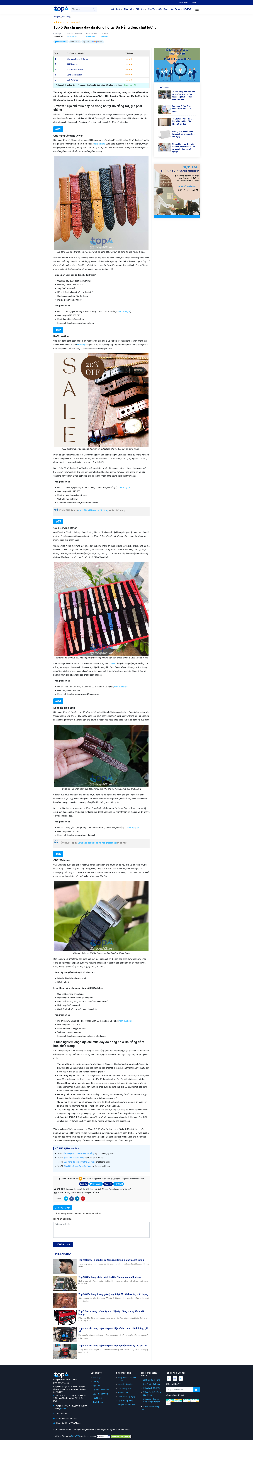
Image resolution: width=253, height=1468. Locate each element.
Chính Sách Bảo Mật (151, 1388)
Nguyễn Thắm (73, 36)
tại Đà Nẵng (99, 144)
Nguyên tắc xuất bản (126, 1405)
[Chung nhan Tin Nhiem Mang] (103, 1436)
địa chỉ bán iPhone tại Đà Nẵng (93, 510)
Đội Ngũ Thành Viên (101, 1390)
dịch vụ (112, 663)
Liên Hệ (96, 1382)
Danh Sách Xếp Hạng (126, 1397)
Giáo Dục (140, 9)
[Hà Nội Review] (170, 1400)
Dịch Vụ (151, 9)
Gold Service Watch (75, 69)
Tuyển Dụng (98, 1402)
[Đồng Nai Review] (195, 1400)
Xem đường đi (123, 311)
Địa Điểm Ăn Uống (125, 1384)
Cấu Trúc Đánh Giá (100, 1394)
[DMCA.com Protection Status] (121, 1436)
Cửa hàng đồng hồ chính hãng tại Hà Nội (97, 843)
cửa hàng (81, 344)
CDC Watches (72, 80)
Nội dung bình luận (62, 1219)
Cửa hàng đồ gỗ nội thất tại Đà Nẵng (79, 1162)
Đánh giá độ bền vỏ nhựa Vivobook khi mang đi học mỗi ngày (183, 134)
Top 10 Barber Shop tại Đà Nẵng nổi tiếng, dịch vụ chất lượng (111, 1260)
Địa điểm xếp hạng (125, 1401)
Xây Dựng (175, 9)
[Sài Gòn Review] (187, 1400)
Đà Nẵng (104, 36)
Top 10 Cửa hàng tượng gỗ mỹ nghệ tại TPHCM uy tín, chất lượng (113, 1294)
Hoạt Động (97, 1398)
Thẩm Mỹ (128, 9)
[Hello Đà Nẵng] (178, 1400)
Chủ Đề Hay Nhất (125, 1388)
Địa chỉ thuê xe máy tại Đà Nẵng (77, 1166)
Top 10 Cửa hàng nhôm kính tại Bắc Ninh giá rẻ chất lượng (109, 1277)
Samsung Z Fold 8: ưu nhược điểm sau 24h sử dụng (182, 108)
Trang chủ (57, 17)
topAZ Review (61, 9)
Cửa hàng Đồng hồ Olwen (77, 59)
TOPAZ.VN (75, 1436)
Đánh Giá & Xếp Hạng (151, 1380)
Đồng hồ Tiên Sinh (74, 75)
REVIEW (187, 9)
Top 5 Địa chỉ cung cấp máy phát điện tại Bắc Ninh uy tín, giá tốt (112, 1345)
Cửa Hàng (162, 9)
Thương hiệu (123, 1392)
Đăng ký (195, 2)
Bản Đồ (63, 1409)
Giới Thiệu (97, 1377)
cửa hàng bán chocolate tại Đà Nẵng (78, 1153)
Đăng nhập (183, 2)
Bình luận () (74, 41)
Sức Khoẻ (115, 9)
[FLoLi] (168, 1403)
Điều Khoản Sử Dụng (151, 1384)
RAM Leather (72, 64)
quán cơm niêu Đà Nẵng (74, 1157)
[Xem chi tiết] (130, 85)
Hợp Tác (96, 1386)
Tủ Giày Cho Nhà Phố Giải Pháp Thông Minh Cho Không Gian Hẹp (183, 121)
